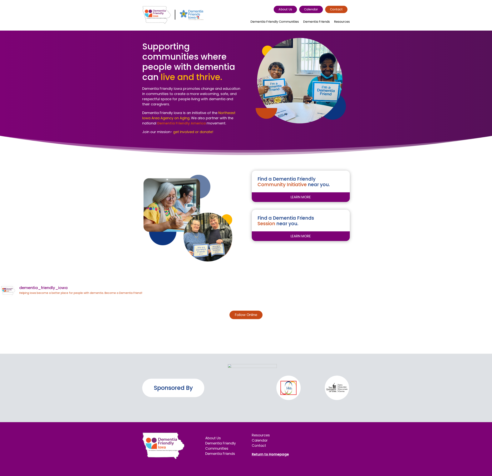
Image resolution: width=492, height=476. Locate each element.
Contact (336, 9)
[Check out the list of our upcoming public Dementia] (205, 324)
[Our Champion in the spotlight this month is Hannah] (369, 324)
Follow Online (246, 314)
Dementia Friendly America (182, 123)
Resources (342, 22)
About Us (285, 9)
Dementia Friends (316, 22)
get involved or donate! (193, 131)
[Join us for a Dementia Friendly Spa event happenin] (287, 324)
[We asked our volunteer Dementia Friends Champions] (452, 324)
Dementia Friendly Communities (274, 22)
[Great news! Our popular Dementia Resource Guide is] (40, 324)
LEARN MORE (301, 197)
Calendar (311, 9)
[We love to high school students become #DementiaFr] (122, 324)
